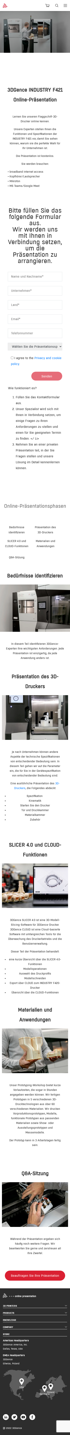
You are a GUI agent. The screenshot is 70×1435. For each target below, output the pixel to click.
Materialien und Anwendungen (45, 543)
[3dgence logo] (8, 5)
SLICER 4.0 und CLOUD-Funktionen (16, 543)
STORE (6, 1334)
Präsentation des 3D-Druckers (45, 530)
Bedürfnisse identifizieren (17, 530)
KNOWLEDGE (9, 1319)
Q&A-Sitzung (16, 557)
